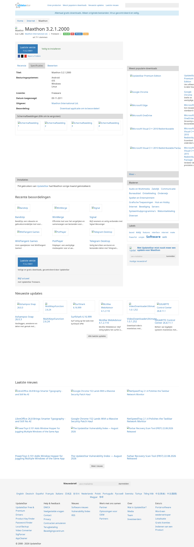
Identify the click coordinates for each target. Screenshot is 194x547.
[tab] (22, 66)
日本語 (68, 493)
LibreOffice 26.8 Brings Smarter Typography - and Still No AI (40, 420)
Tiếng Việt (149, 493)
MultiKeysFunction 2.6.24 (53, 320)
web (164, 237)
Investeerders (134, 519)
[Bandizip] (22, 207)
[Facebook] (19, 56)
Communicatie (168, 188)
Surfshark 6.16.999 (81, 316)
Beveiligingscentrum (54, 530)
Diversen (133, 215)
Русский (119, 493)
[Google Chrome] (139, 91)
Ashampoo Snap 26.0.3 (24, 318)
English (20, 493)
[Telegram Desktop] (102, 231)
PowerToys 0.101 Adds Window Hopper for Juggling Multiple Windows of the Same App (40, 457)
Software (153, 236)
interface (156, 232)
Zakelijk (155, 188)
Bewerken (53, 65)
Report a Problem (34, 56)
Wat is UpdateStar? (136, 507)
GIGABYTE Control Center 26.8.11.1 (165, 321)
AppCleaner (21, 538)
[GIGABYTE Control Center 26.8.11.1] (167, 307)
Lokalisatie (160, 518)
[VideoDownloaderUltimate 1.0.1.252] (142, 306)
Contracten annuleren (55, 523)
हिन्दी (101, 497)
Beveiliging (144, 206)
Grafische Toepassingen (141, 202)
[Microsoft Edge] (139, 105)
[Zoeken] (176, 5)
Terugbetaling (51, 527)
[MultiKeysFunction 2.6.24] (55, 306)
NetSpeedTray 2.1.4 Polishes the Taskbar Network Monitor (149, 420)
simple (141, 237)
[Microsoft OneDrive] (141, 115)
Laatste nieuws (112, 5)
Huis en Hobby (162, 202)
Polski (98, 493)
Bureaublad (135, 193)
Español (40, 493)
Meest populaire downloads (75, 5)
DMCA (47, 507)
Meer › (132, 174)
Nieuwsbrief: (70, 483)
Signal (93, 217)
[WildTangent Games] (28, 231)
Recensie (21, 65)
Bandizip (20, 217)
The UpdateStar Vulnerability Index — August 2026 (96, 457)
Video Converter (24, 530)
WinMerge (58, 217)
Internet (133, 206)
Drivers (19, 514)
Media (130, 511)
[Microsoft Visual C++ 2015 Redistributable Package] (156, 147)
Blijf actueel (23, 278)
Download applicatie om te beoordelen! (80, 108)
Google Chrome (188, 93)
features (146, 232)
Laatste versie (28, 49)
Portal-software (163, 507)
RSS (73, 515)
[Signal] (96, 207)
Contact (47, 515)
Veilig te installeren (51, 48)
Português (108, 493)
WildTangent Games (26, 241)
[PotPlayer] (60, 231)
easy (138, 232)
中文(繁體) (172, 493)
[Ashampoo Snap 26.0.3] (27, 305)
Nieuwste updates (96, 5)
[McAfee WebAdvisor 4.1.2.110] (111, 307)
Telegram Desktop (100, 241)
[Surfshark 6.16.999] (83, 305)
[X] (22, 56)
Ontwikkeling (149, 193)
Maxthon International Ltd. (36, 34)
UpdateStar (42, 186)
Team (130, 515)
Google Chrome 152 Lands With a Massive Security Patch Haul (94, 420)
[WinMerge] (61, 207)
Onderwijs (163, 193)
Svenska (129, 493)
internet (165, 232)
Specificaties (37, 65)
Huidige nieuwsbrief (138, 261)
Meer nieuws (97, 466)
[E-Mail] (25, 56)
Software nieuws (80, 507)
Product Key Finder (25, 518)
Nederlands (87, 493)
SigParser (20, 534)
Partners (104, 518)
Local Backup (22, 526)
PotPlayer (57, 241)
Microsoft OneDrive (189, 117)
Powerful (133, 237)
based (131, 232)
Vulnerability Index (81, 511)
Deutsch (30, 493)
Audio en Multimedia (139, 188)
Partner (103, 507)
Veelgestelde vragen (54, 511)
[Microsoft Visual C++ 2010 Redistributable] (152, 128)
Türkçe (138, 493)
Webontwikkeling (166, 211)
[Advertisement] (69, 156)
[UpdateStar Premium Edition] (146, 75)
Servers (155, 206)
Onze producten (54, 5)
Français (50, 493)
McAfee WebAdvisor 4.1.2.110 (110, 321)
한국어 (76, 493)
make (172, 232)
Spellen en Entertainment (141, 197)
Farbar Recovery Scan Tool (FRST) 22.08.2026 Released (151, 457)
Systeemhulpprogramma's (142, 211)
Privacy (47, 519)
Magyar (94, 497)
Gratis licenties (162, 522)
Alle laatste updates (97, 336)
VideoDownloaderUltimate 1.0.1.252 (142, 320)
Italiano (59, 493)
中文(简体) (160, 493)
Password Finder (24, 522)
